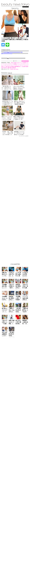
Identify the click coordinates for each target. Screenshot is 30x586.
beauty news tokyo (14, 69)
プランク (22, 65)
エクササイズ (10, 64)
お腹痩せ (15, 64)
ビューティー (11, 65)
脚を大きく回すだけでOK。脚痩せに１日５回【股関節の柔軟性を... (19, 103)
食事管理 (14, 67)
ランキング (26, 65)
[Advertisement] (15, 199)
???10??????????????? (11, 53)
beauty (24, 62)
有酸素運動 (16, 66)
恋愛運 (12, 66)
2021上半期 (13, 62)
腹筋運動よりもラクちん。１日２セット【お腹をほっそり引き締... (19, 133)
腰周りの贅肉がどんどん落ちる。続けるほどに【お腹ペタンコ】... (18, 118)
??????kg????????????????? (12, 52)
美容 (2, 67)
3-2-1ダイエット (19, 62)
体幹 (2, 66)
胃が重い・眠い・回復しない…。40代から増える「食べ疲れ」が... (7, 133)
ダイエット (24, 64)
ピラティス (17, 65)
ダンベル (6, 65)
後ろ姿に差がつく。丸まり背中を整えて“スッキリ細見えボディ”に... (7, 103)
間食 (11, 67)
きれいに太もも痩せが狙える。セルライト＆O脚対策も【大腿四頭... (18, 88)
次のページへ (25, 61)
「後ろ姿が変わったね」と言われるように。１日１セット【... (7, 88)
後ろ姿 (9, 66)
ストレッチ (19, 64)
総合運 (23, 66)
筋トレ (20, 66)
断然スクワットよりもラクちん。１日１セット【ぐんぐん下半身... (7, 118)
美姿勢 (26, 66)
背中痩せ (5, 67)
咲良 (7, 66)
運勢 (9, 67)
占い (4, 66)
